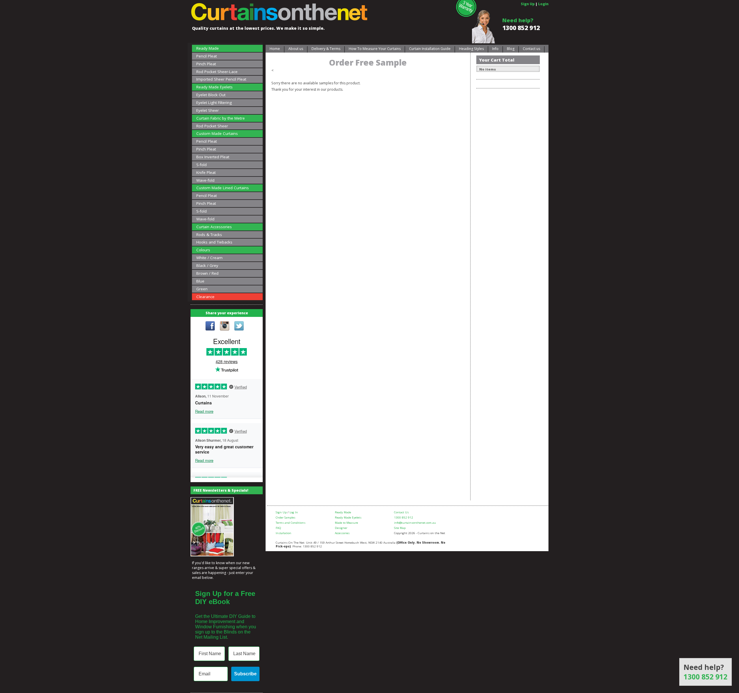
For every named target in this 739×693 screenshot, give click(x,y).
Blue (200, 281)
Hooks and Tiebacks (214, 242)
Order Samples (285, 517)
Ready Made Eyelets (214, 87)
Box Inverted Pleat (212, 156)
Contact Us (401, 512)
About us (295, 48)
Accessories (342, 533)
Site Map (400, 528)
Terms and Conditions (290, 523)
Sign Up (528, 3)
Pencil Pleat (206, 56)
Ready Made (207, 48)
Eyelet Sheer (207, 110)
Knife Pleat (206, 172)
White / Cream (209, 257)
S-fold (201, 164)
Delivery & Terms (325, 48)
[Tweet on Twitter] (239, 326)
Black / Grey (207, 265)
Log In (294, 512)
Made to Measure (346, 523)
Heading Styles (471, 48)
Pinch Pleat (206, 63)
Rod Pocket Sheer (212, 126)
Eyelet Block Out (210, 94)
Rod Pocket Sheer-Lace (217, 71)
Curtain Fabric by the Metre (220, 118)
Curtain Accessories (214, 226)
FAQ (278, 528)
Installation (283, 533)
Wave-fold (205, 180)
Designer (341, 528)
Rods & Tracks (209, 234)
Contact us (531, 48)
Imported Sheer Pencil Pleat (221, 79)
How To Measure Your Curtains (375, 48)
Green (202, 288)
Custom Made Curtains (217, 133)
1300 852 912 (521, 28)
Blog (510, 48)
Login (543, 3)
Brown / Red (207, 273)
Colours (203, 249)
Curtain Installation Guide (430, 48)
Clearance (205, 296)
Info (495, 48)
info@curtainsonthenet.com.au (415, 523)
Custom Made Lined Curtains (222, 187)
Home (275, 48)
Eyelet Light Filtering (214, 102)
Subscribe (245, 673)
